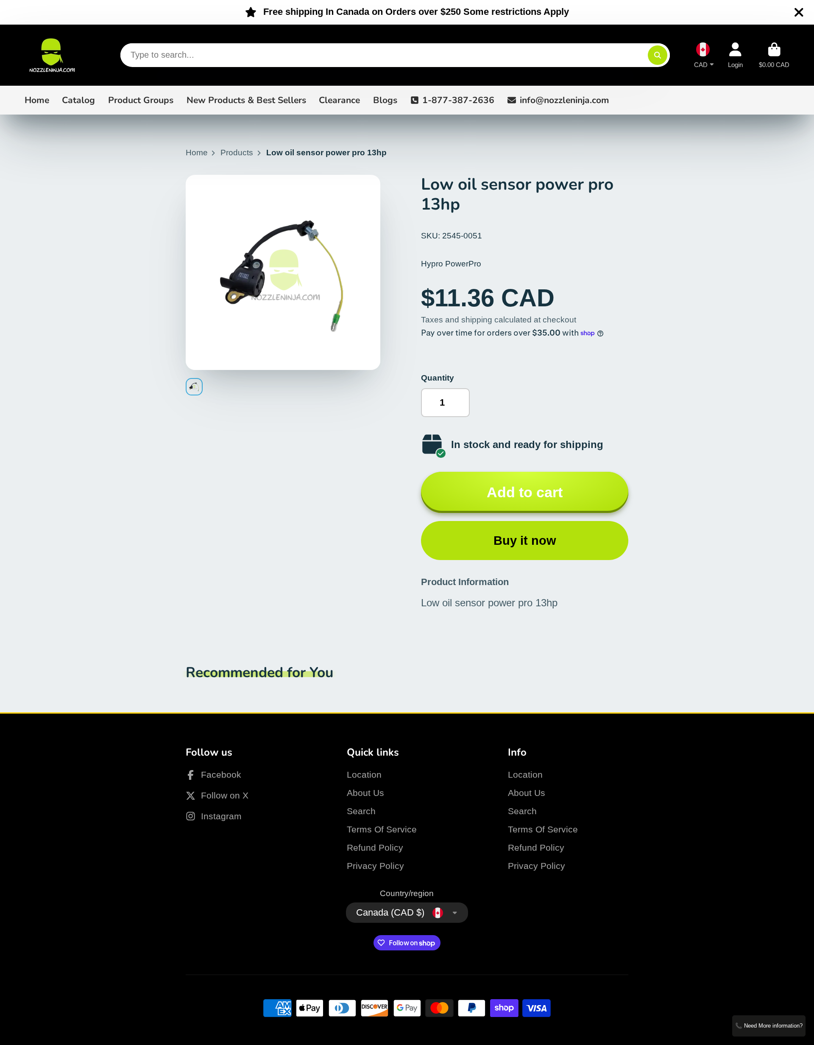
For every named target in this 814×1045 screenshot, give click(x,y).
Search (361, 811)
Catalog (78, 100)
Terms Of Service (382, 829)
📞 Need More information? (769, 1026)
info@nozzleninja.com (564, 100)
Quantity (437, 377)
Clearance (339, 100)
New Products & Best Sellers (246, 100)
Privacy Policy (375, 866)
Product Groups (140, 100)
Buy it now (524, 540)
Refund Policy (375, 847)
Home (37, 100)
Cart (774, 55)
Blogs (385, 100)
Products (236, 152)
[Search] (657, 55)
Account (735, 55)
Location (364, 774)
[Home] (52, 55)
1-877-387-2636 (458, 100)
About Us (365, 793)
